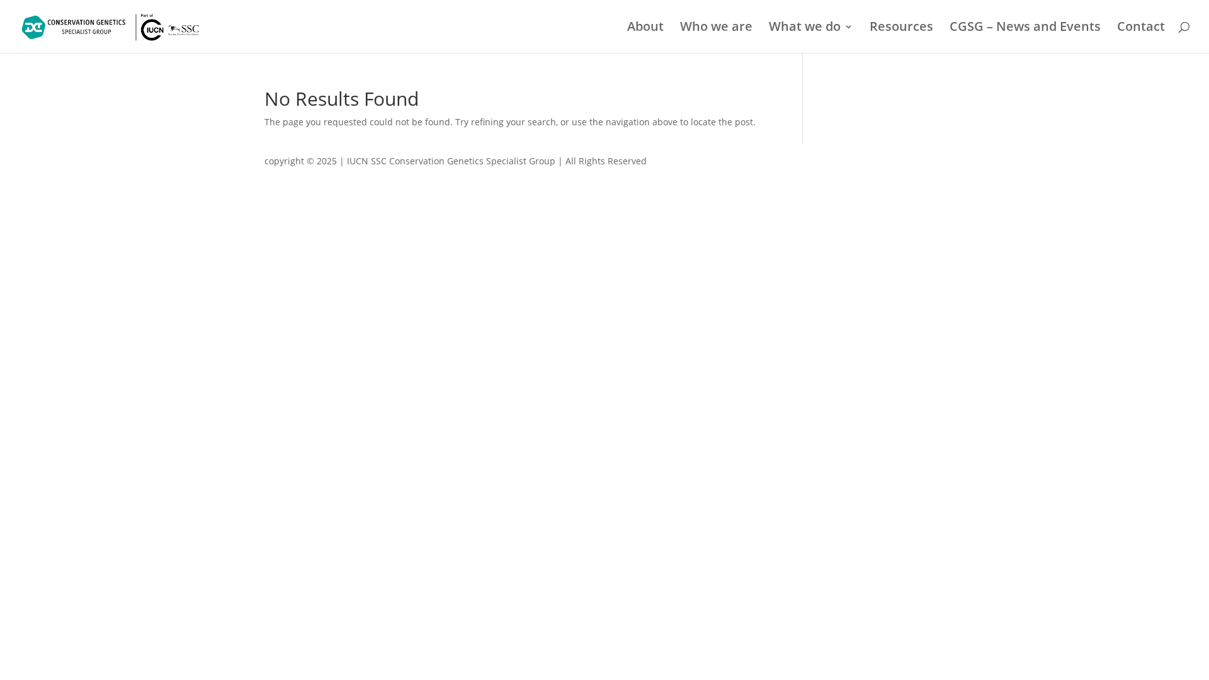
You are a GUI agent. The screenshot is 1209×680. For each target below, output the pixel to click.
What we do (805, 28)
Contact (1141, 28)
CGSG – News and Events (1025, 28)
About (645, 28)
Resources (901, 28)
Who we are (716, 28)
